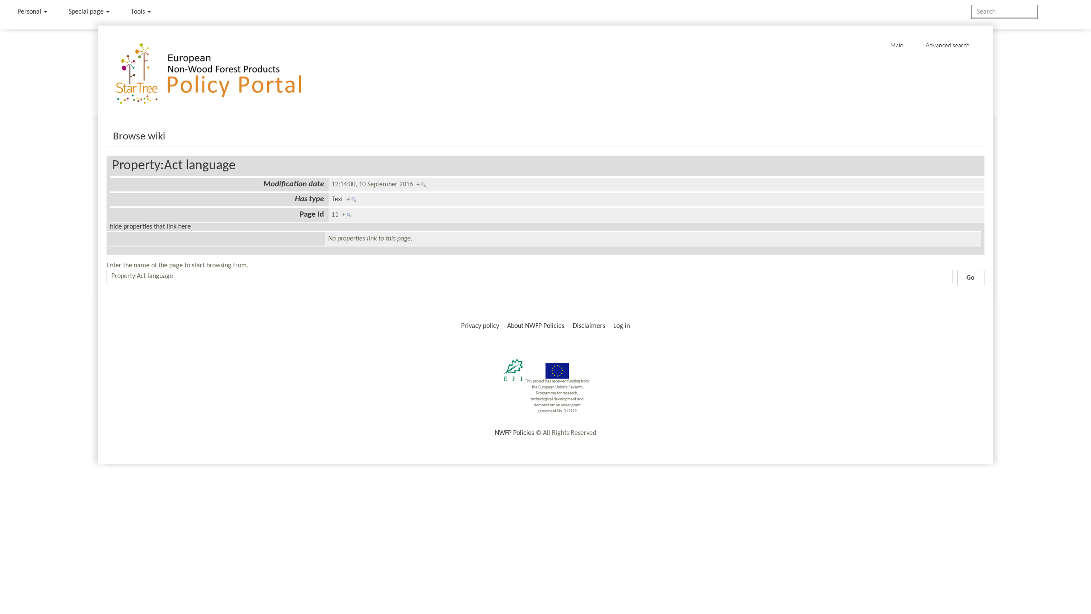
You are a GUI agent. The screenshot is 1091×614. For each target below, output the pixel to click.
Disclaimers (589, 326)
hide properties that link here (150, 226)
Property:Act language (174, 166)
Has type (309, 199)
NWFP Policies (514, 433)
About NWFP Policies (535, 326)
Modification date (293, 184)
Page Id (312, 215)
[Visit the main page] (221, 74)
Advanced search (948, 45)
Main (896, 45)
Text (337, 199)
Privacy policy (480, 326)
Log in (621, 326)
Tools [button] (139, 12)
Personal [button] (30, 12)
